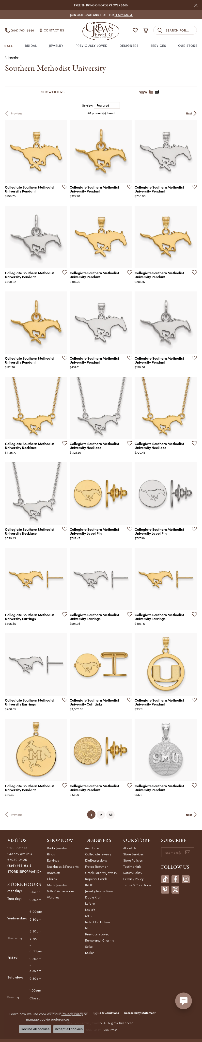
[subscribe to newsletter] (187, 852)
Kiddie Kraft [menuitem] (93, 897)
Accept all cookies (69, 1029)
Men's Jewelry (57, 884)
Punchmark (109, 1029)
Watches (53, 897)
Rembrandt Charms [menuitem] (99, 940)
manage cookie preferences (48, 1019)
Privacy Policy (133, 878)
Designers (129, 45)
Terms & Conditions (137, 884)
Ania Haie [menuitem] (92, 848)
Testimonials (132, 866)
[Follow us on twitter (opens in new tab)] (175, 890)
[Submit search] (159, 30)
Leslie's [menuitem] (90, 909)
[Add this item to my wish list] (63, 187)
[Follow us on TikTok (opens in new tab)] (165, 879)
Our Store (187, 45)
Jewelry (56, 45)
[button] (135, 30)
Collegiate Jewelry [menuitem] (98, 854)
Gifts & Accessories (60, 891)
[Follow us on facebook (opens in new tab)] (175, 879)
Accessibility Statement (139, 1013)
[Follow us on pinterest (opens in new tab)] (165, 890)
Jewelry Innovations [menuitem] (99, 891)
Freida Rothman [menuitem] (96, 866)
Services (158, 45)
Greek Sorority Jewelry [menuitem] (101, 872)
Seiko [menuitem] (89, 946)
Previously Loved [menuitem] (97, 934)
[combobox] (181, 30)
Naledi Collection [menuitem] (97, 921)
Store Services (133, 854)
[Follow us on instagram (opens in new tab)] (186, 879)
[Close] (196, 5)
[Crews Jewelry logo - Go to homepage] (100, 30)
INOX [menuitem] (89, 884)
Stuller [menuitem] (89, 952)
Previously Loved (92, 45)
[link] (101, 14)
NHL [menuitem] (88, 928)
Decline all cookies (35, 1029)
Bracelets (54, 872)
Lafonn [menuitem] (90, 903)
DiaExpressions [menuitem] (96, 860)
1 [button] (93, 814)
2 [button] (101, 814)
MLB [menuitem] (88, 915)
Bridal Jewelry (57, 848)
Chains (52, 878)
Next (189, 113)
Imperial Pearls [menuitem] (96, 878)
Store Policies (133, 860)
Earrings (53, 860)
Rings (51, 854)
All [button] (110, 814)
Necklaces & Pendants (63, 866)
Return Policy (132, 872)
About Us (129, 848)
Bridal (31, 45)
